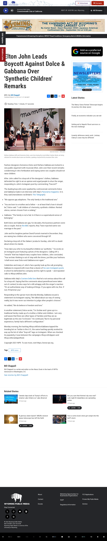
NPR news (14, 350)
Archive (84, 504)
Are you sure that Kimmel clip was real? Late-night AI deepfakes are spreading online (81, 398)
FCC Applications (88, 494)
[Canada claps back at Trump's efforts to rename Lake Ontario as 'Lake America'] (11, 399)
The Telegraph (39, 195)
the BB (24, 226)
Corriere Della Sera (28, 278)
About (40, 494)
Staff (62, 500)
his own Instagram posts (53, 268)
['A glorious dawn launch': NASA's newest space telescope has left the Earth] (11, 419)
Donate (98, 3)
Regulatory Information (68, 504)
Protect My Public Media (90, 499)
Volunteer (83, 3)
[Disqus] (53, 458)
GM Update (2, 38)
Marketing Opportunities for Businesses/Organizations (69, 494)
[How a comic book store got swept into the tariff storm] (59, 419)
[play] (5, 10)
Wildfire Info (2, 54)
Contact (40, 499)
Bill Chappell (15, 95)
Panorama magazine (50, 192)
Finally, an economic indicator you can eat (86, 116)
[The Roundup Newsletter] (87, 76)
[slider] (15, 10)
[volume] (12, 10)
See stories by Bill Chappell (16, 375)
